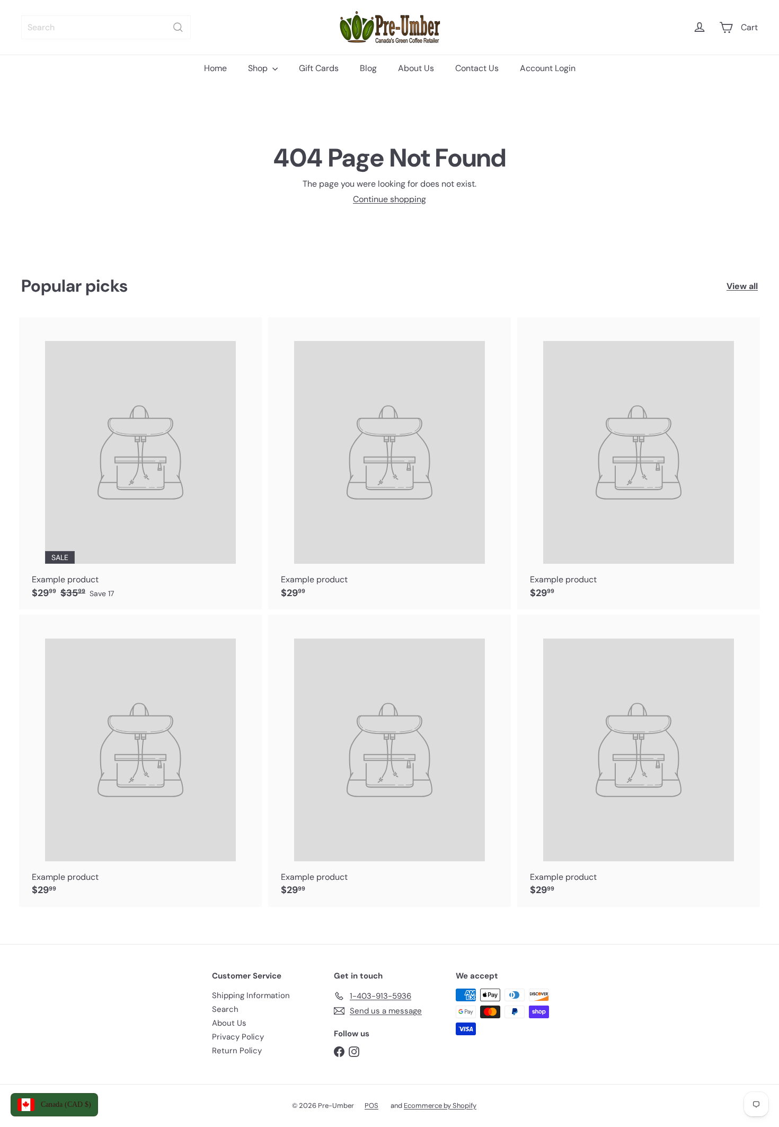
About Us (416, 68)
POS (371, 1105)
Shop (259, 68)
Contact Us (477, 68)
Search (225, 1009)
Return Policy (237, 1050)
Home (215, 68)
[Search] (178, 27)
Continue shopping (389, 199)
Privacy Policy (238, 1037)
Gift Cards (319, 68)
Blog (368, 68)
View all (742, 286)
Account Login (548, 68)
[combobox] (106, 27)
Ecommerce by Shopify (440, 1105)
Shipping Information (251, 995)
